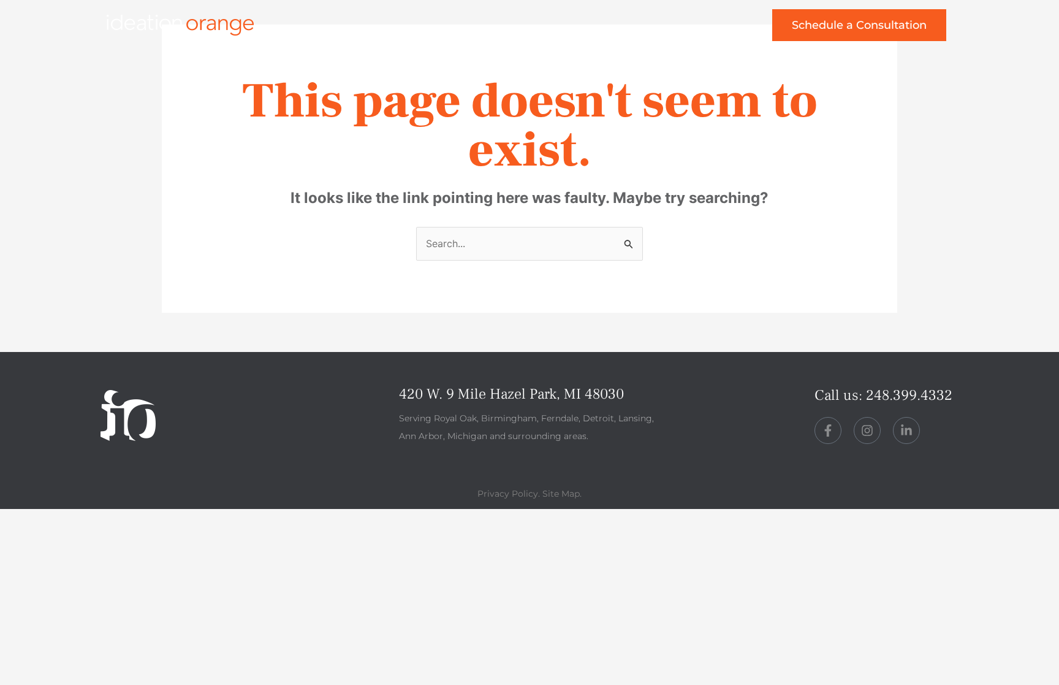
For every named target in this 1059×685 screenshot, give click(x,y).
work (448, 29)
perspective (600, 29)
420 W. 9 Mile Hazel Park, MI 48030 (511, 394)
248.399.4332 (909, 395)
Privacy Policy (507, 493)
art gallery (697, 29)
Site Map (561, 493)
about (515, 29)
